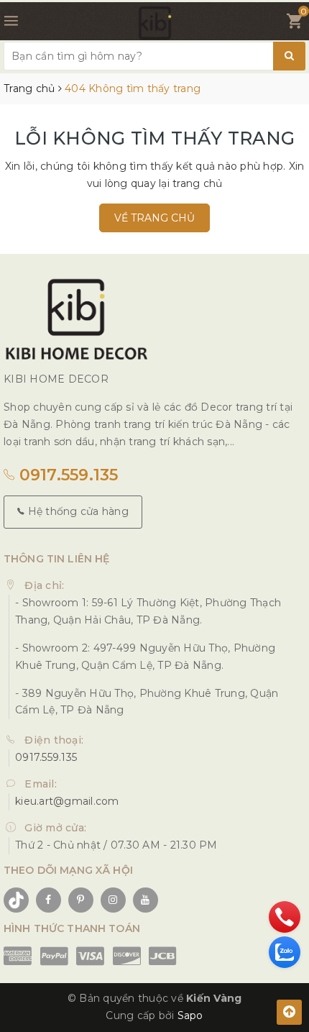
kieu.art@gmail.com (67, 801)
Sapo (190, 1015)
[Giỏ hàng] (294, 24)
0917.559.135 (66, 475)
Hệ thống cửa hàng (76, 511)
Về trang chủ (154, 217)
